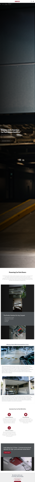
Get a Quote (17, 479)
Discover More (7, 452)
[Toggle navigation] (33, 1)
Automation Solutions (6, 140)
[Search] (31, 1)
